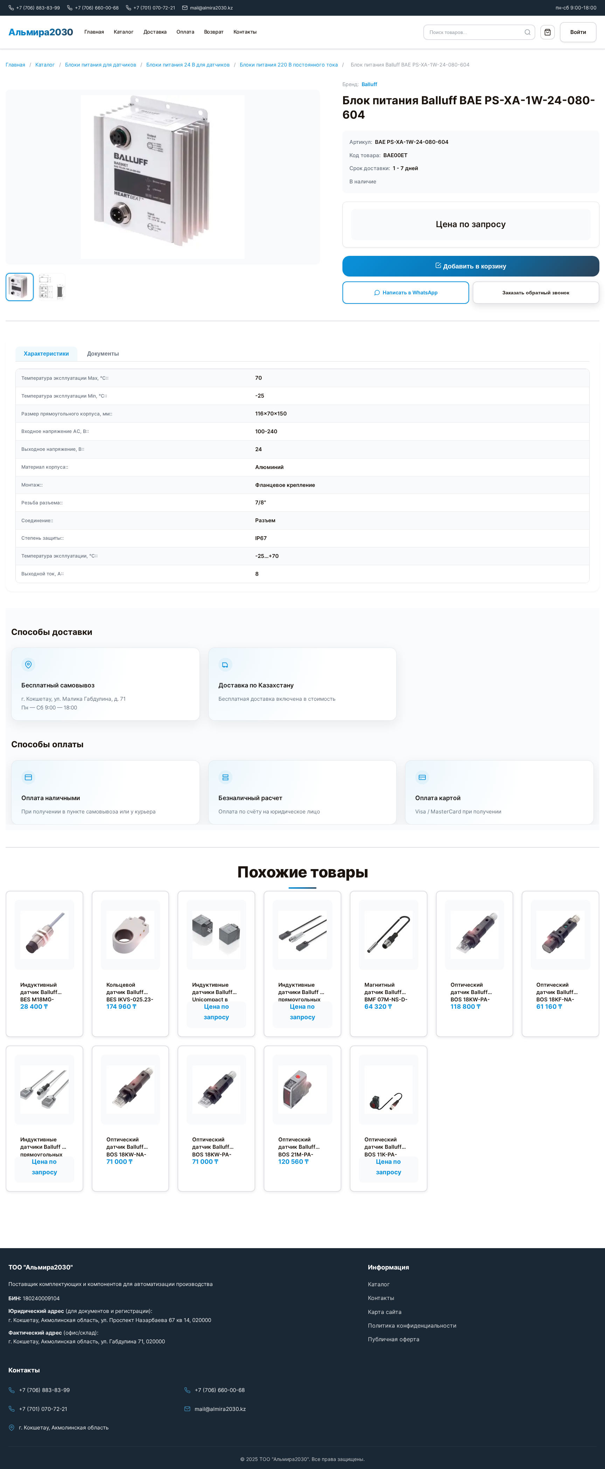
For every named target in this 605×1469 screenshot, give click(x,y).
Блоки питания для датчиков (100, 65)
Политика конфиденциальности (412, 1325)
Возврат (214, 32)
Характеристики (46, 354)
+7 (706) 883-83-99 (44, 1390)
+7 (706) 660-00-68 (220, 1390)
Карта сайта (385, 1311)
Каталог (124, 32)
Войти (578, 32)
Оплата (185, 32)
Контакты (245, 32)
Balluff (369, 84)
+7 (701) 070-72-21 (43, 1409)
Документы (103, 354)
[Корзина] (547, 32)
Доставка (155, 32)
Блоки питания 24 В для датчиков (188, 65)
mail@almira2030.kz (220, 1409)
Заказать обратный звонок (535, 292)
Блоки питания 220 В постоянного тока (289, 65)
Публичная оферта (393, 1339)
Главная (94, 32)
